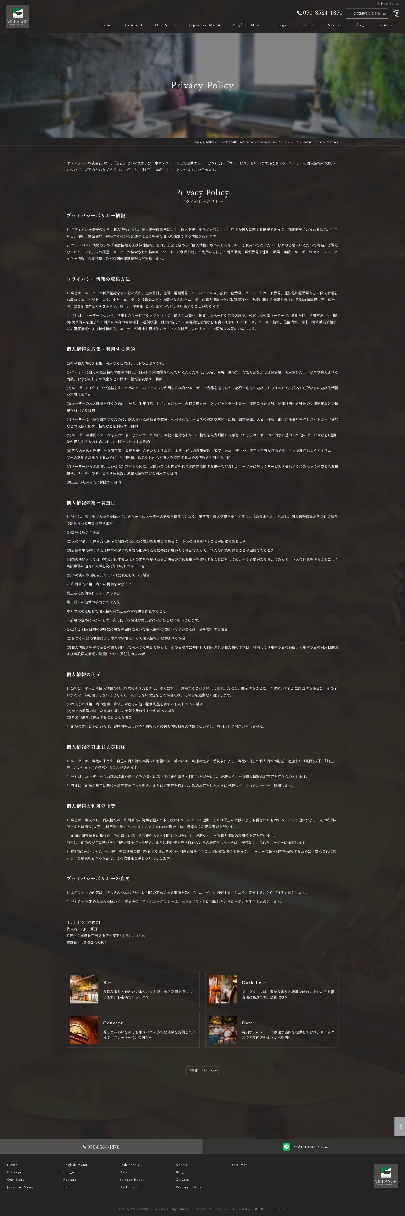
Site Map (240, 1165)
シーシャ (210, 1070)
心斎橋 (193, 1070)
